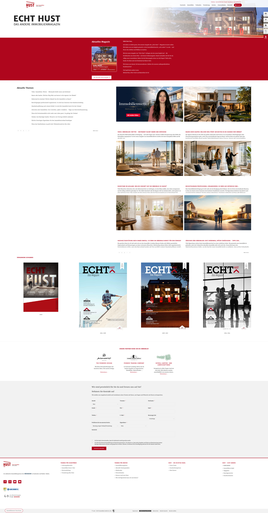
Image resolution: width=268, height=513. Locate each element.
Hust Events (173, 470)
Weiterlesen (103, 372)
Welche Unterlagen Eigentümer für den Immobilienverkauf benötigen (52, 120)
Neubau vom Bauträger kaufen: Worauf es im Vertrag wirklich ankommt (52, 117)
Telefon (94, 415)
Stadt (150, 408)
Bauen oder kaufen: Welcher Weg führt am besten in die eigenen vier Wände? (54, 95)
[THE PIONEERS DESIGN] (104, 357)
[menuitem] (182, 3)
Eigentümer (123, 422)
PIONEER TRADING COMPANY (134, 363)
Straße (94, 408)
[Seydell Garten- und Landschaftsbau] (164, 357)
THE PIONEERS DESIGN (104, 363)
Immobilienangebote (121, 465)
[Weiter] (174, 360)
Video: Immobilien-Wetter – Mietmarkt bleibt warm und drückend (51, 92)
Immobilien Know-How (68, 468)
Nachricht (94, 429)
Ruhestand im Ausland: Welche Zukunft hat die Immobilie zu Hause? (51, 99)
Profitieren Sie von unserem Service (101, 422)
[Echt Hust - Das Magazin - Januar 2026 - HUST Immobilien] (104, 59)
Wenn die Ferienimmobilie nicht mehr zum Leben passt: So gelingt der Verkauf (55, 113)
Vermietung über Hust (68, 472)
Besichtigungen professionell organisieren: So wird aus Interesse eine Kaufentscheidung (57, 102)
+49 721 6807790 (219, 2)
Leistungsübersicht (67, 465)
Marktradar (119, 470)
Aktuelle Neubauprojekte (123, 468)
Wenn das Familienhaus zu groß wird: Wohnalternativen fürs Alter (51, 124)
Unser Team (173, 465)
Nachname (151, 400)
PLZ (121, 408)
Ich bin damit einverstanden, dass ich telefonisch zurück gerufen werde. (113, 440)
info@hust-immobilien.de (234, 2)
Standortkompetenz (175, 468)
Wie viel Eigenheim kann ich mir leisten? (127, 477)
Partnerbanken (120, 472)
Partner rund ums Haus (122, 475)
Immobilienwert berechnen (13, 510)
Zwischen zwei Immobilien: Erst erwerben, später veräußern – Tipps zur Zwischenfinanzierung (59, 109)
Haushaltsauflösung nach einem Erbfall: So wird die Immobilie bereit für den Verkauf (56, 106)
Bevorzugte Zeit (152, 415)
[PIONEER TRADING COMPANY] (134, 357)
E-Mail (122, 415)
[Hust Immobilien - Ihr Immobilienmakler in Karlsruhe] (35, 4)
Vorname (123, 400)
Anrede (93, 400)
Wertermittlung (66, 470)
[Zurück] (94, 360)
